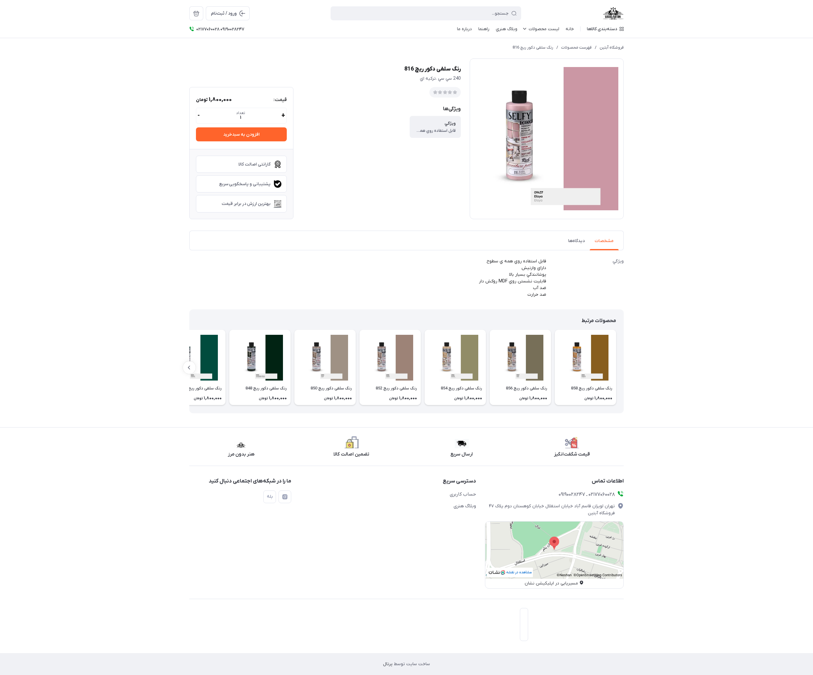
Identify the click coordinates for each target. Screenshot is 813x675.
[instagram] (285, 496)
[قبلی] (623, 367)
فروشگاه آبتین (612, 47)
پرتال (388, 664)
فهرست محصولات (576, 47)
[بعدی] (189, 367)
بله (270, 497)
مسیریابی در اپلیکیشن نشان (551, 583)
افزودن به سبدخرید (241, 135)
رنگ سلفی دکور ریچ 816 (533, 47)
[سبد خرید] (196, 13)
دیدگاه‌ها (576, 241)
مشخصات (604, 241)
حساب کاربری (463, 494)
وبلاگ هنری (465, 506)
